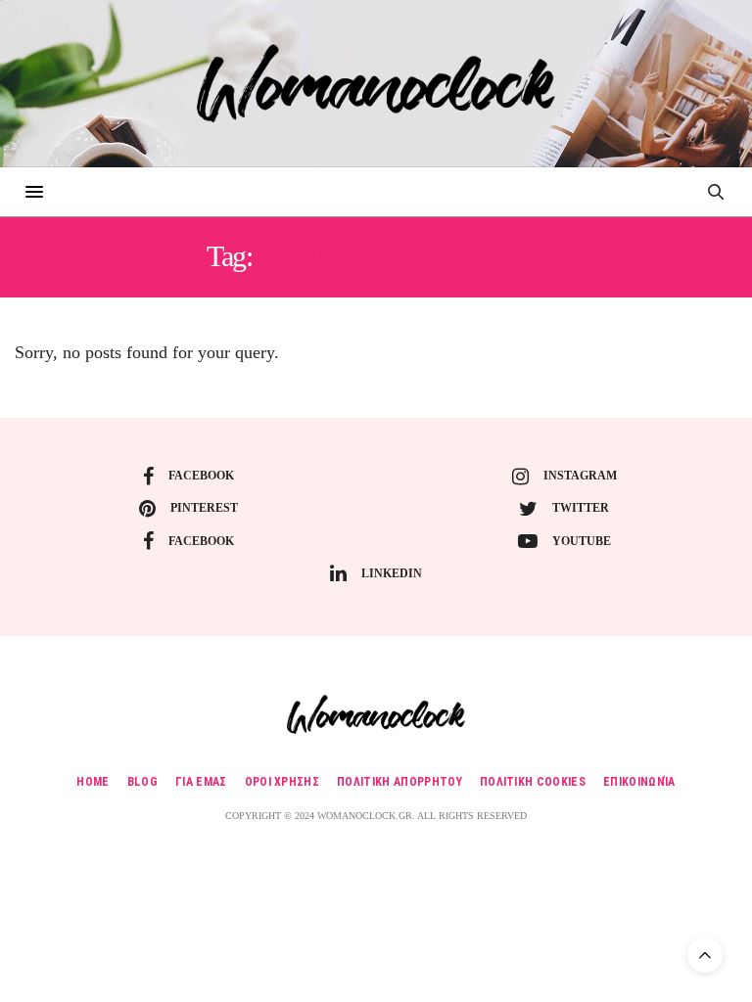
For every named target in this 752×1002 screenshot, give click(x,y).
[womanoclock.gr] (375, 83)
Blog (142, 782)
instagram (580, 475)
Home (92, 782)
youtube (581, 541)
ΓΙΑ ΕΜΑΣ (201, 782)
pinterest (204, 508)
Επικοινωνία (639, 782)
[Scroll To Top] (705, 955)
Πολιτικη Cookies (533, 782)
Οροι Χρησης (282, 782)
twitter (580, 508)
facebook (201, 475)
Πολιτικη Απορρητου (399, 782)
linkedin (391, 573)
